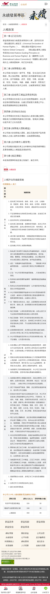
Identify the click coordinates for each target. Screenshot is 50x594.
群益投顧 (25, 522)
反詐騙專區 (40, 537)
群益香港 (25, 527)
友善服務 (9, 545)
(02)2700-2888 (15, 551)
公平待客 (25, 537)
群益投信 (9, 527)
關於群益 (25, 533)
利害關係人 (9, 541)
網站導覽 (9, 533)
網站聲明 (25, 541)
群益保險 (41, 522)
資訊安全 (40, 541)
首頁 (4, 24)
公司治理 (40, 533)
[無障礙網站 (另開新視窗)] (7, 564)
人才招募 (25, 545)
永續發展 (9, 537)
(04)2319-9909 (15, 556)
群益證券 (9, 522)
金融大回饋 (40, 545)
